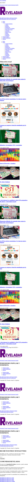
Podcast (4, 39)
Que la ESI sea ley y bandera (7, 163)
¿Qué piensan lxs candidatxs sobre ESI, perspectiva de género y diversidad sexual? (13, 201)
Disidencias (7, 27)
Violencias (7, 35)
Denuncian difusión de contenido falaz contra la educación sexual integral (12, 79)
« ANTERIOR (3, 347)
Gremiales (7, 30)
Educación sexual (8, 29)
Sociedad (7, 34)
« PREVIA (2, 205)
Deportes (7, 26)
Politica (6, 33)
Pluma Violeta (8, 32)
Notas (4, 22)
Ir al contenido (3, 0)
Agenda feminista (8, 23)
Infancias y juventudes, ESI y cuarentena (11, 145)
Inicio (4, 21)
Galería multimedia (6, 37)
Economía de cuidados (10, 28)
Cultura (6, 25)
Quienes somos (6, 36)
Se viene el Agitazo (5, 182)
